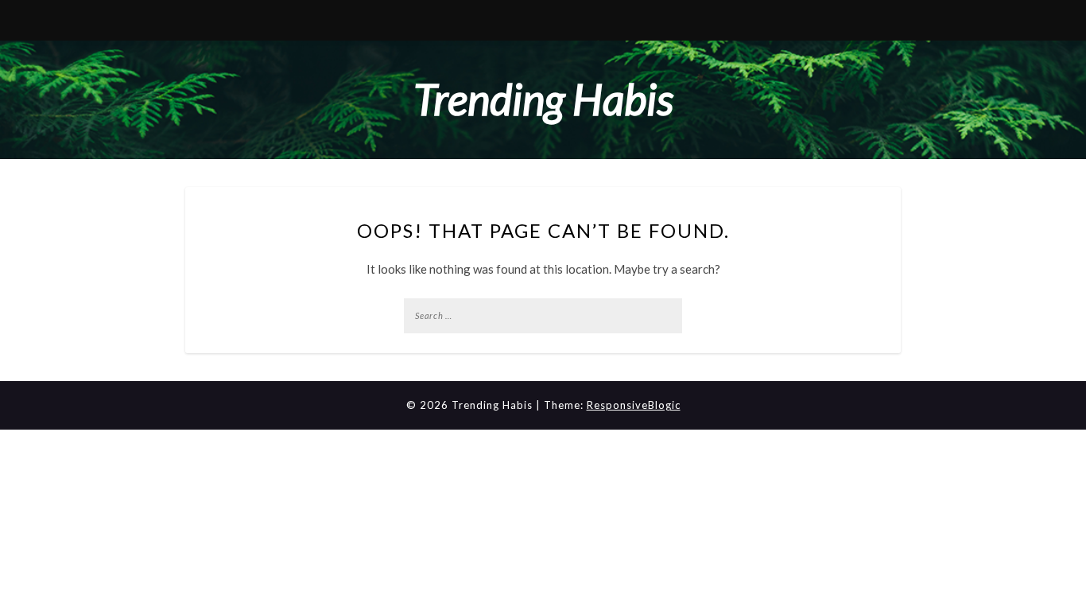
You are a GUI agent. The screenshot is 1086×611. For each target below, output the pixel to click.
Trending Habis (543, 99)
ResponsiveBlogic (634, 405)
